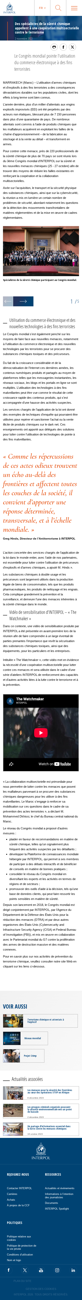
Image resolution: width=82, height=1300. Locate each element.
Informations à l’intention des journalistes (59, 1196)
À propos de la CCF (18, 1205)
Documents (51, 1202)
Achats (11, 1199)
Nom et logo (14, 1260)
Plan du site (22, 1281)
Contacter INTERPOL (19, 1188)
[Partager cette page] (63, 47)
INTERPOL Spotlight (57, 1208)
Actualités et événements (59, 1188)
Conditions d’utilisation (20, 1254)
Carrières (12, 1194)
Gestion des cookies (41, 1288)
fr (41, 8)
